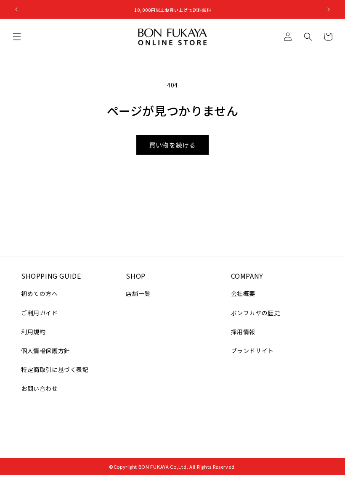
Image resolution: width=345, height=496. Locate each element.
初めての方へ (39, 293)
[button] (17, 36)
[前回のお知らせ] (16, 9)
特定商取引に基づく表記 (55, 369)
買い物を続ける (172, 144)
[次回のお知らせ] (328, 9)
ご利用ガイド (39, 313)
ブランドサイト (252, 350)
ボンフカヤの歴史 (255, 313)
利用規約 (33, 331)
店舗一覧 (138, 293)
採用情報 (243, 331)
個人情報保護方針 (45, 350)
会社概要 (243, 293)
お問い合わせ (39, 388)
